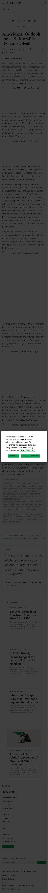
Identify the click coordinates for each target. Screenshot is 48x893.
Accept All (13, 456)
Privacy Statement (27, 450)
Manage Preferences (30, 456)
